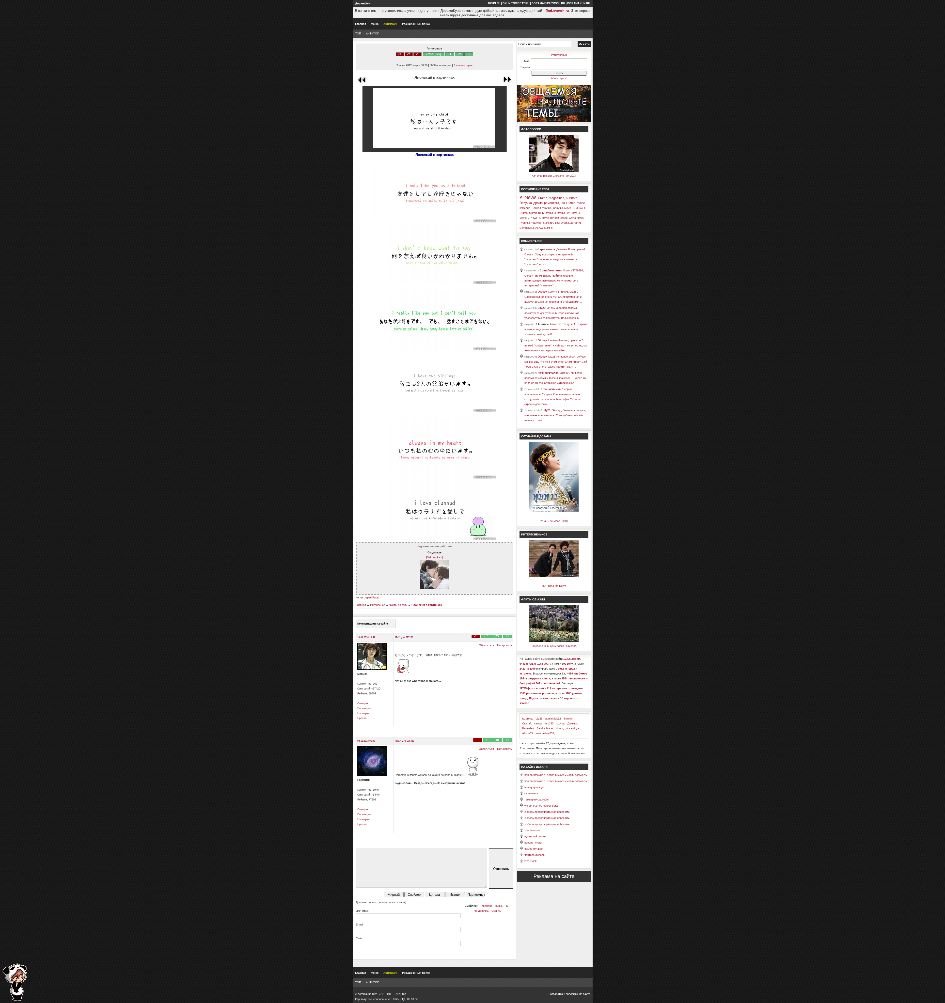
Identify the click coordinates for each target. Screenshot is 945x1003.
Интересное (377, 604)
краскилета (547, 249)
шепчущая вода (534, 787)
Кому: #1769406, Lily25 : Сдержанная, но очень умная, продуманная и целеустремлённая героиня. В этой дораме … (553, 296)
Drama (542, 198)
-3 (399, 54)
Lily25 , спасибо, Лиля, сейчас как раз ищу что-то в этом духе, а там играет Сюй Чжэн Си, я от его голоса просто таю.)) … (555, 361)
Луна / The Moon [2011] (554, 520)
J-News (532, 217)
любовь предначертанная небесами (546, 811)
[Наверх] (14, 982)
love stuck (530, 861)
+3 (469, 54)
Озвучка (526, 203)
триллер (536, 222)
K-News (528, 197)
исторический (558, 217)
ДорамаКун (362, 3)
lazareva (527, 718)
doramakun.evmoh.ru (548, 3)
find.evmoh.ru (557, 11)
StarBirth (548, 222)
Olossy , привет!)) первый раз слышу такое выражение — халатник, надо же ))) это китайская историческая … (555, 377)
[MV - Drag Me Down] (554, 576)
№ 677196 (408, 637)
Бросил (361, 718)
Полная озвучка (541, 207)
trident (559, 728)
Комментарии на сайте (372, 623)
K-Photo (571, 198)
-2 (408, 54)
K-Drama (547, 212)
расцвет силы (533, 842)
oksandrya (572, 728)
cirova (538, 723)
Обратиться (486, 645)
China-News (576, 217)
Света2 (526, 723)
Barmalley (528, 728)
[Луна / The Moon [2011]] (554, 511)
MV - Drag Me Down (554, 585)
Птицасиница (552, 389)
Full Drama (568, 203)
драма (538, 203)
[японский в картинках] (435, 221)
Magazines (556, 198)
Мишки (499, 905)
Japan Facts (371, 597)
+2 (459, 54)
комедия (525, 207)
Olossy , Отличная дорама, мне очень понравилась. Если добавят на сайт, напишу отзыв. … (555, 415)
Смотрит (362, 703)
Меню (374, 23)
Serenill (568, 718)
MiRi (398, 637)
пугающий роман (535, 836)
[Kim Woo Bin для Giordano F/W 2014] (554, 170)
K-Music (578, 207)
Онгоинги (535, 212)
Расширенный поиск (416, 23)
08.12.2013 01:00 (366, 741)
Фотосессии (531, 129)
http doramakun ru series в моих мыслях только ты (555, 774)
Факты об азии (398, 604)
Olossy (542, 291)
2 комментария (463, 65)
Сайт (359, 938)
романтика (551, 203)
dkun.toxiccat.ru (516, 3)
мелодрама (527, 227)
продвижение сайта (578, 993)
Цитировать (504, 645)
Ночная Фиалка (548, 372)
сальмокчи (531, 793)
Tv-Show (572, 212)
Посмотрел (364, 708)
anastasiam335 (545, 733)
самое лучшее (533, 848)
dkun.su (494, 3)
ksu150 (549, 723)
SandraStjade (545, 728)
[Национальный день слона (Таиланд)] (554, 641)
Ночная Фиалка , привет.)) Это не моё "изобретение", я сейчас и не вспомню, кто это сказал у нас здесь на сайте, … (555, 345)
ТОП (358, 33)
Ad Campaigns (544, 227)
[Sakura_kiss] (434, 557)
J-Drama (559, 212)
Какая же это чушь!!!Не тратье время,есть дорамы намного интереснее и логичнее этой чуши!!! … (556, 329)
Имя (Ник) (362, 910)
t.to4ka (560, 723)
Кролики (487, 905)
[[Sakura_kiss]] (434, 588)
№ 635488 (409, 741)
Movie (581, 203)
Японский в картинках (426, 604)
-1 (417, 54)
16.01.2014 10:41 (366, 637)
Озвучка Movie (562, 207)
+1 (449, 54)
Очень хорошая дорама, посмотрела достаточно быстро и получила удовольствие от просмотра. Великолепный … (553, 312)
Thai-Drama (562, 222)
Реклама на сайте (554, 876)
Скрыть (496, 910)
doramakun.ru (578, 3)
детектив (576, 222)
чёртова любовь (534, 854)
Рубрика (525, 222)
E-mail (359, 924)
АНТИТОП (372, 33)
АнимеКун (390, 23)
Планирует (364, 713)
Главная (360, 23)
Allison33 (527, 733)
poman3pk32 (553, 718)
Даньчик (572, 723)
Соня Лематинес (551, 270)
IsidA (398, 740)
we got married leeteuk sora (541, 805)
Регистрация (559, 54)
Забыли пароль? (559, 78)
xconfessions (532, 830)
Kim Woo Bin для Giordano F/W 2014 (554, 175)
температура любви (536, 799)
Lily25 (541, 307)
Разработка (556, 993)
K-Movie (544, 217)
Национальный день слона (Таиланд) (554, 645)
